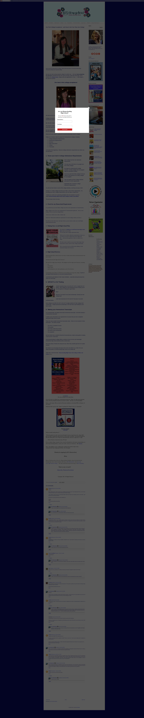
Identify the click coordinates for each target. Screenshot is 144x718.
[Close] (89, 108)
